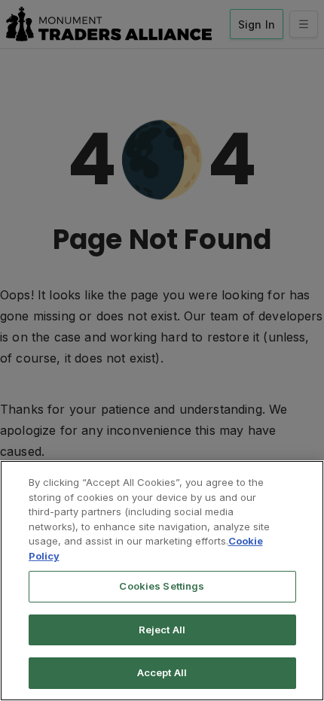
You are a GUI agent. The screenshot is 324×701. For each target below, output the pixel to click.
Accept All (162, 672)
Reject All (162, 630)
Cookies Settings (161, 586)
